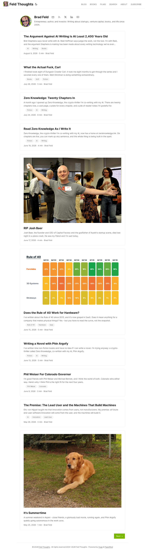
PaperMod (109, 547)
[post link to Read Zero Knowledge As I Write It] (72, 137)
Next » (119, 536)
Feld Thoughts (21, 4)
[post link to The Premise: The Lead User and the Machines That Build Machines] (72, 413)
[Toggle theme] (36, 4)
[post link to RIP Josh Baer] (72, 199)
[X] (65, 17)
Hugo (100, 547)
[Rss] (59, 17)
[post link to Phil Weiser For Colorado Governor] (72, 382)
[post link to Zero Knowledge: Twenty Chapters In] (72, 106)
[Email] (53, 17)
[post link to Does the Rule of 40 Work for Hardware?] (72, 292)
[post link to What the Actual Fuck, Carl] (72, 75)
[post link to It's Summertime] (72, 480)
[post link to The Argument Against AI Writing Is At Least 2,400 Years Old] (72, 44)
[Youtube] (78, 17)
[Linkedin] (71, 17)
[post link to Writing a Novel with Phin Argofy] (72, 351)
